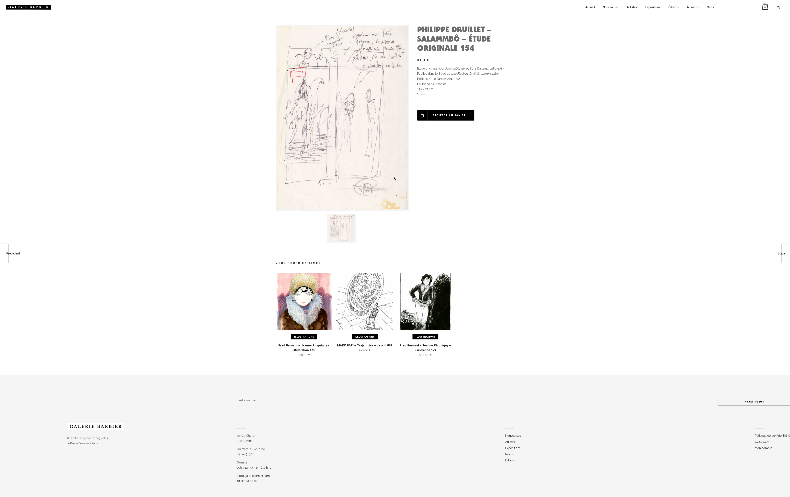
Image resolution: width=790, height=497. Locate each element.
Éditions (673, 7)
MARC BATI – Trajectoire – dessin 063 (364, 345)
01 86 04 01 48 (247, 481)
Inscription (754, 401)
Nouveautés (611, 7)
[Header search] (778, 7)
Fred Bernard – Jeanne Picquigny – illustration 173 (304, 348)
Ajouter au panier (449, 115)
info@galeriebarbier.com (253, 475)
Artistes (632, 7)
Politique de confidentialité (772, 435)
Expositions (652, 7)
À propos (693, 7)
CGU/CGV (762, 442)
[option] (342, 228)
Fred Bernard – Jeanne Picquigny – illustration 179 (425, 348)
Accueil (590, 7)
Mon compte (763, 448)
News (710, 7)
